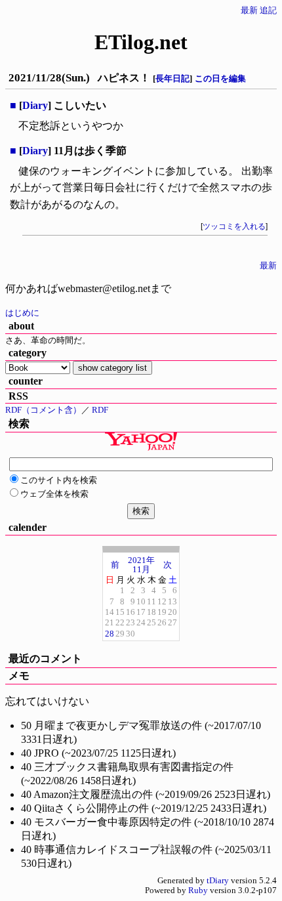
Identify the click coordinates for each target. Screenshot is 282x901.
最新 (249, 10)
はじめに (22, 313)
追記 (268, 10)
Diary (35, 105)
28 (109, 634)
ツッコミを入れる (234, 226)
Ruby (198, 890)
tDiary (218, 880)
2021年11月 (141, 564)
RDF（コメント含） (43, 410)
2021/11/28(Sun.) (49, 78)
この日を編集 (220, 78)
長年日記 (172, 78)
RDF (100, 410)
